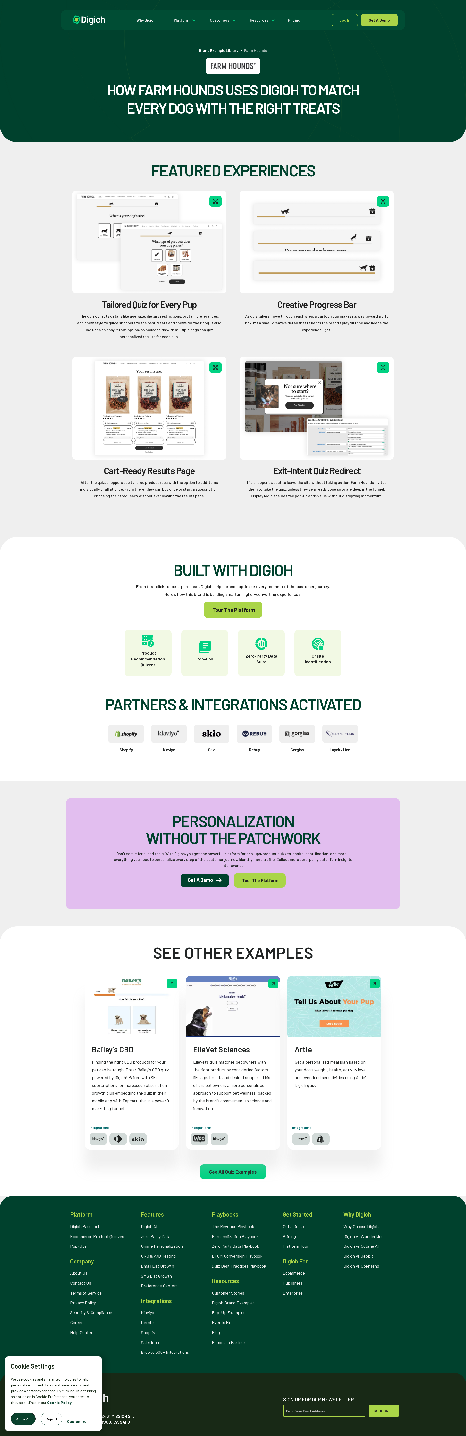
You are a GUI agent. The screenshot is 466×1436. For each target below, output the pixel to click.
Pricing (294, 20)
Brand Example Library (218, 50)
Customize (77, 1421)
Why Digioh (146, 20)
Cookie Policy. (59, 1402)
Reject (51, 1419)
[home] (88, 20)
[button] (183, 20)
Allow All (23, 1419)
